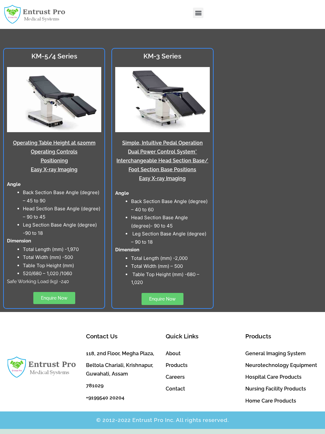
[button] (198, 13)
